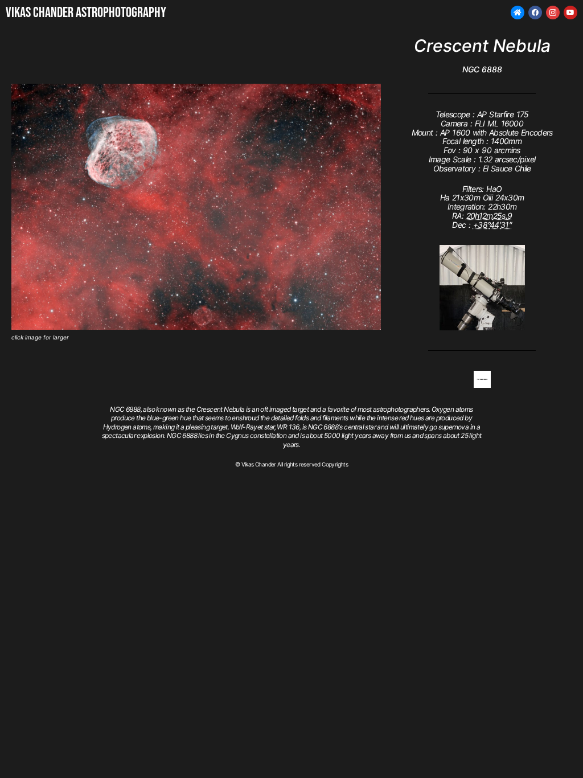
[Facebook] (535, 12)
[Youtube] (570, 12)
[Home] (517, 12)
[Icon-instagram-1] (553, 12)
